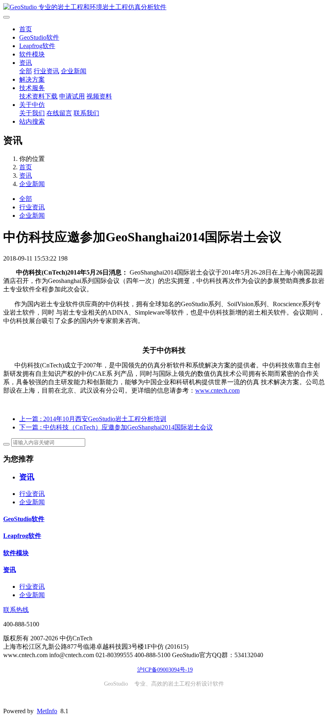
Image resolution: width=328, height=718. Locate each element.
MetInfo (47, 711)
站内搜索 (32, 121)
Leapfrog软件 (37, 45)
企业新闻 (73, 71)
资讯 (25, 62)
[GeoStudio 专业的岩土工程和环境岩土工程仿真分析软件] (164, 7)
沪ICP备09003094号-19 (165, 670)
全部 (25, 71)
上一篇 (92, 418)
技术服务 (32, 87)
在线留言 (59, 113)
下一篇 (116, 427)
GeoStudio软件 (39, 37)
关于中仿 (32, 104)
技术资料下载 (38, 96)
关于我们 (32, 113)
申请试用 (72, 96)
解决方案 (32, 79)
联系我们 (86, 113)
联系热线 (16, 609)
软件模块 (32, 54)
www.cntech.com (217, 390)
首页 (25, 29)
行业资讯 (46, 71)
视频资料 (99, 96)
